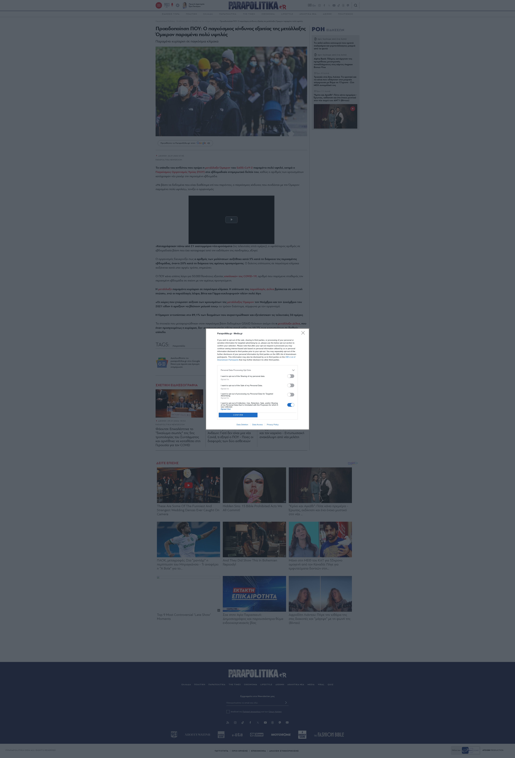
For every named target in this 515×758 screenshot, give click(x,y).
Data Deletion (242, 424)
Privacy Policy (273, 424)
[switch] (290, 376)
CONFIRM (238, 415)
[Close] (303, 333)
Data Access (257, 424)
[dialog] (257, 379)
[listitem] (257, 370)
